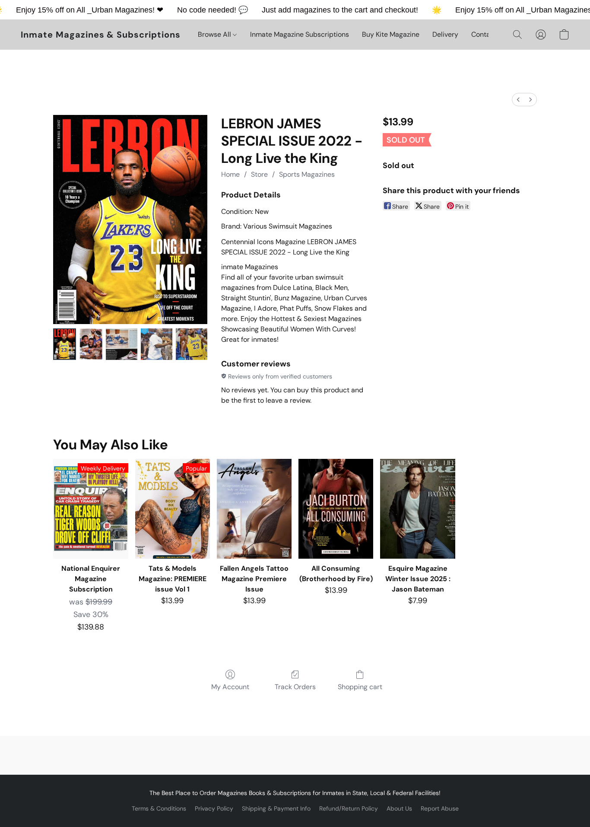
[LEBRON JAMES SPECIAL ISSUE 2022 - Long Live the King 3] (156, 344)
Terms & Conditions (159, 808)
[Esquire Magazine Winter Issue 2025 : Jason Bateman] (417, 509)
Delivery (445, 34)
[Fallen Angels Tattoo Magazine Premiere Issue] (254, 509)
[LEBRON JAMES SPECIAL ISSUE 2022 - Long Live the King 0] (64, 344)
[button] (101, 34)
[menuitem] (518, 99)
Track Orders (295, 686)
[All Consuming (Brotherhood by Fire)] (335, 509)
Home (230, 174)
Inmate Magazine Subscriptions (299, 34)
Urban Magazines (122, 10)
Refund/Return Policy (348, 808)
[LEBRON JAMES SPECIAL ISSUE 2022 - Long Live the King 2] (121, 344)
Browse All (215, 34)
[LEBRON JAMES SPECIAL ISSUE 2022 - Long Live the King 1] (90, 344)
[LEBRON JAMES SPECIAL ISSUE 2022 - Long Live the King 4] (191, 344)
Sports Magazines (307, 174)
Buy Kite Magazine (390, 34)
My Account (230, 686)
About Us (399, 808)
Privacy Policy (214, 808)
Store (259, 174)
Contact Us (489, 34)
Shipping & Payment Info (276, 808)
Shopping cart (360, 686)
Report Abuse (440, 808)
